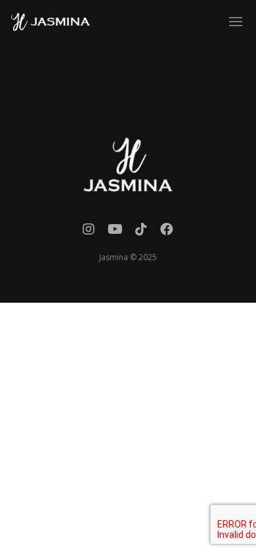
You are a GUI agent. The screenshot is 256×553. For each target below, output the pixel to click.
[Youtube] (115, 232)
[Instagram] (89, 232)
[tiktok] (141, 232)
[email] (166, 232)
